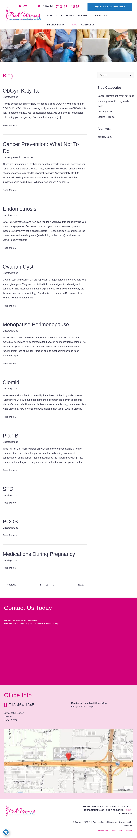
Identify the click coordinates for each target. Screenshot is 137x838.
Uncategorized (10, 97)
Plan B (10, 436)
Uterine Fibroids (106, 117)
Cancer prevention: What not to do (21, 157)
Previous (9, 584)
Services (126, 806)
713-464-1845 (21, 705)
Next (82, 584)
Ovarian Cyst (18, 267)
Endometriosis (19, 209)
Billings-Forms (114, 810)
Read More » (10, 126)
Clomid (11, 382)
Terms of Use (116, 830)
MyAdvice (128, 825)
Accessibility (103, 830)
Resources (112, 806)
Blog (128, 810)
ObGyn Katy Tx (21, 91)
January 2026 (105, 137)
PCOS (10, 521)
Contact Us (125, 814)
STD (8, 489)
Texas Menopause (94, 810)
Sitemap (128, 830)
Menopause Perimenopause (36, 324)
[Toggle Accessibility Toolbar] (6, 832)
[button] (107, 7)
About (86, 806)
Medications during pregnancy (39, 554)
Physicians (98, 806)
